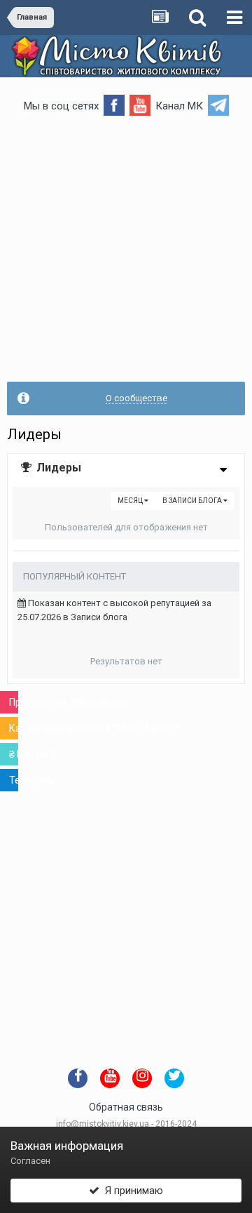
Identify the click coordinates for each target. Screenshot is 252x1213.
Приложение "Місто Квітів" (13, 702)
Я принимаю (131, 1190)
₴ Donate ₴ (13, 754)
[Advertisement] (126, 255)
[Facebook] (114, 104)
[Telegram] (218, 104)
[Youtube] (140, 104)
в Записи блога (192, 500)
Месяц (131, 500)
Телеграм (13, 780)
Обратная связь (126, 1107)
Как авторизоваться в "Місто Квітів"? (13, 728)
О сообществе (136, 398)
